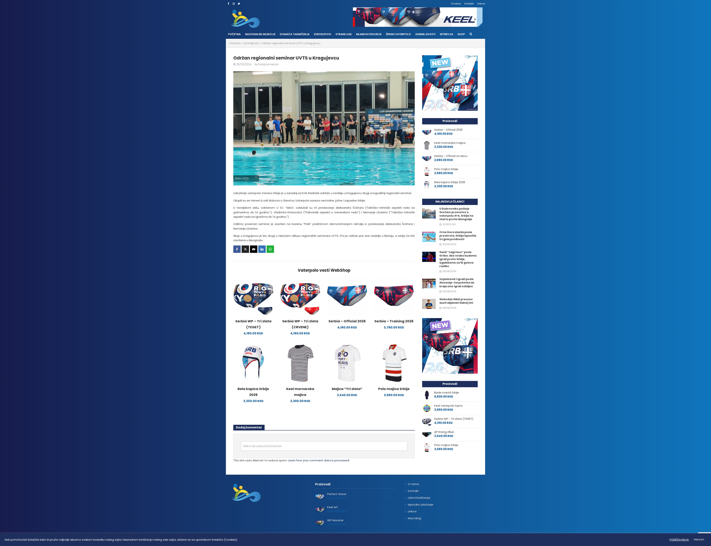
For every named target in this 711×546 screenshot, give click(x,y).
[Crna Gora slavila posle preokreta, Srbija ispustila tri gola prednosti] (429, 237)
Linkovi (481, 3)
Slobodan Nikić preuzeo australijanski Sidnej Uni (456, 301)
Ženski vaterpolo (398, 34)
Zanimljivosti (425, 34)
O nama (456, 3)
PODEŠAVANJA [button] (679, 539)
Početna (234, 34)
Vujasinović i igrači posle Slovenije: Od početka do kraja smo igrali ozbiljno (456, 282)
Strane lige (344, 34)
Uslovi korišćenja (419, 498)
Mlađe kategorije (368, 34)
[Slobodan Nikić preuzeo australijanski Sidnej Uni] (429, 304)
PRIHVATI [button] (699, 539)
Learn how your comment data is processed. (319, 460)
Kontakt (469, 3)
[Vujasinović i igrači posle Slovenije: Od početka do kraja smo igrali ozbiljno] (429, 284)
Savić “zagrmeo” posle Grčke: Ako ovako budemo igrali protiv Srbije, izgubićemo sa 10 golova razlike (458, 259)
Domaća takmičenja (295, 34)
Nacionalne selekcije (260, 34)
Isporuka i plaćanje (420, 504)
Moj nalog (414, 518)
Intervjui (446, 34)
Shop (461, 34)
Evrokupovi (322, 34)
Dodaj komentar (268, 64)
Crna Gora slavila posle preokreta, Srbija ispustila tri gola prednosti (457, 235)
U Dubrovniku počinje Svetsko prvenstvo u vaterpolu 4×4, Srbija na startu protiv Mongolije (456, 214)
